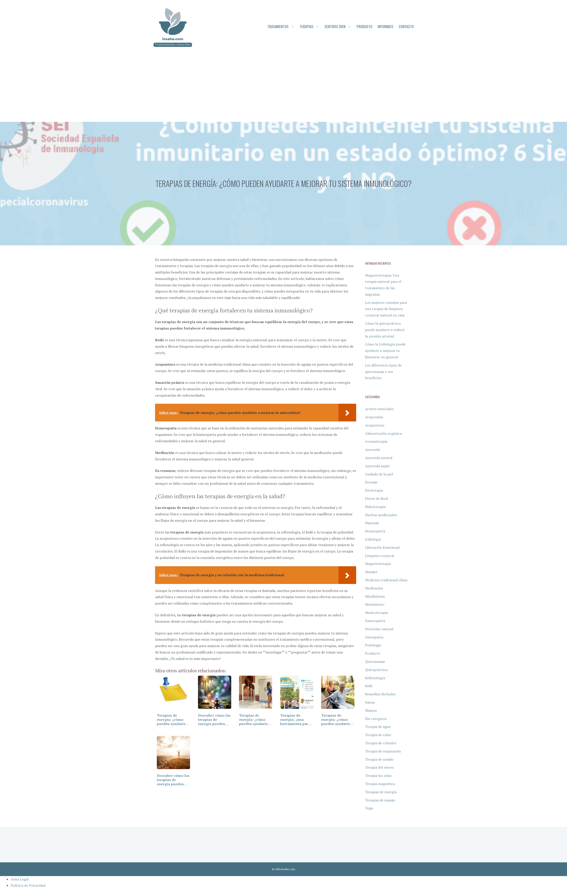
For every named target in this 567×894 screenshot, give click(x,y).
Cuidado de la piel (379, 474)
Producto (364, 26)
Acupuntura (374, 425)
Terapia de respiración (383, 751)
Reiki (369, 685)
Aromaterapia (376, 441)
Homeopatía (375, 531)
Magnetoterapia (378, 563)
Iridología (373, 539)
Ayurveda (372, 449)
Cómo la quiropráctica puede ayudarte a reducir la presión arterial (385, 330)
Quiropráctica (376, 669)
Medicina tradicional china (386, 580)
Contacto (406, 26)
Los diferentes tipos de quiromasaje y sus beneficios (383, 371)
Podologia (373, 645)
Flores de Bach (376, 498)
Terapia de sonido (379, 759)
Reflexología (375, 677)
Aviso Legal (20, 879)
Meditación (374, 588)
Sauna (370, 702)
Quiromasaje (375, 661)
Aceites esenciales (379, 408)
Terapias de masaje (380, 800)
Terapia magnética (380, 783)
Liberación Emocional (382, 547)
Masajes (371, 571)
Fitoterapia (374, 490)
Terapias (306, 26)
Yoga (369, 808)
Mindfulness (375, 596)
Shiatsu (371, 710)
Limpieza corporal (379, 555)
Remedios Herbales (380, 694)
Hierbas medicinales (381, 514)
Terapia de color (378, 734)
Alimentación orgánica (383, 433)
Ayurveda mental (378, 457)
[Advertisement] (283, 89)
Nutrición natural (379, 628)
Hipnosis (372, 522)
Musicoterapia (376, 612)
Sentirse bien (335, 26)
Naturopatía (375, 620)
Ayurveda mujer (377, 465)
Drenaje (371, 482)
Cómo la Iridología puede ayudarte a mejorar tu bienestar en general (385, 350)
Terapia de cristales (380, 743)
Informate (385, 26)
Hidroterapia (375, 506)
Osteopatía (374, 637)
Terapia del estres (379, 767)
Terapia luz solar (378, 775)
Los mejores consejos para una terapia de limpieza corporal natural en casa (386, 309)
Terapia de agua (377, 726)
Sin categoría (375, 718)
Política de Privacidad (28, 885)
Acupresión (374, 417)
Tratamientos (278, 26)
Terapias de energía (381, 791)
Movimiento (374, 604)
